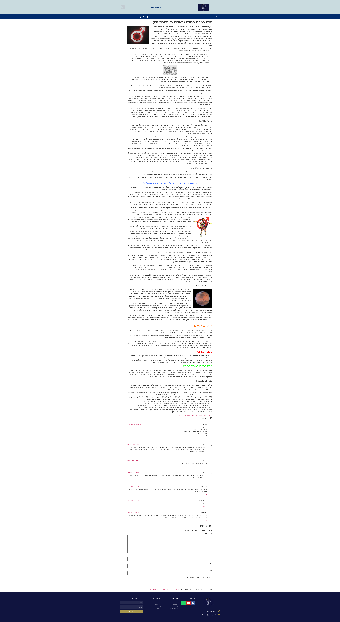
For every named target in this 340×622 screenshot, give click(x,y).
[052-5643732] (122, 7)
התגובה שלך (208, 533)
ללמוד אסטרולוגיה (213, 17)
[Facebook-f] (147, 17)
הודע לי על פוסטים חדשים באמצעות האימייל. (197, 581)
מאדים (185, 415)
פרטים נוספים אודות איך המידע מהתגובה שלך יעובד (164, 589)
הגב (206, 437)
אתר (211, 570)
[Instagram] (140, 17)
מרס (177, 415)
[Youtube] (143, 17)
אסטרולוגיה (206, 415)
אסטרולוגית (187, 17)
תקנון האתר (165, 17)
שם (210, 556)
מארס (181, 415)
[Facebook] (193, 603)
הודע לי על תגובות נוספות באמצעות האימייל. (197, 577)
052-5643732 (156, 7)
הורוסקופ (200, 415)
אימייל (210, 563)
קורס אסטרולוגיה (199, 17)
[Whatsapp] (183, 603)
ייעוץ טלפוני (176, 17)
